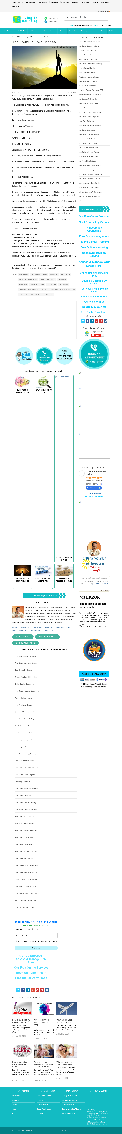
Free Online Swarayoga (23, 795)
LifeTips (62, 31)
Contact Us (15, 6)
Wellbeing (32, 31)
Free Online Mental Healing (24, 719)
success (29, 294)
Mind (94, 31)
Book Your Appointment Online (25, 656)
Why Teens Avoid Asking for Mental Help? (41, 1022)
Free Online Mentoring (94, 247)
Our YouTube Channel (69, 1100)
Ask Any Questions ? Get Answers (27, 893)
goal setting (23, 274)
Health (43, 31)
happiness (35, 274)
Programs (15, 1100)
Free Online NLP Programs (24, 858)
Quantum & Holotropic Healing (25, 712)
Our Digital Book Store (69, 1096)
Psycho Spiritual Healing (23, 698)
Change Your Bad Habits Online (26, 677)
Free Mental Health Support (24, 844)
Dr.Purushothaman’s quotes (94, 577)
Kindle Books (49, 628)
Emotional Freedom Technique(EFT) (27, 733)
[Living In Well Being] (25, 21)
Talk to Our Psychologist (23, 726)
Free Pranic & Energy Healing (25, 754)
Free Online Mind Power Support (26, 851)
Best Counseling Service (23, 670)
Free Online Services (44, 1096)
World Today (65, 2)
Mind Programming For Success (26, 740)
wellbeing (39, 294)
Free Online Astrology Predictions (26, 865)
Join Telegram (52, 21)
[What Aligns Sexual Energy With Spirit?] (66, 1057)
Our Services (54, 2)
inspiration (54, 274)
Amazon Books (26, 628)
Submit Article (23, 637)
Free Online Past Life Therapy (25, 886)
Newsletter (15, 1096)
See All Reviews (94, 493)
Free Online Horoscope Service (26, 872)
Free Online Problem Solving (25, 837)
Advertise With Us (94, 301)
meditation (62, 279)
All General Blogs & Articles (26, 37)
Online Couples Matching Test (94, 274)
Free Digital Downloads (31, 977)
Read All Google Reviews (94, 496)
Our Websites (43, 2)
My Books (15, 628)
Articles (112, 31)
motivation (23, 284)
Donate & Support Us (94, 307)
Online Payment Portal (94, 296)
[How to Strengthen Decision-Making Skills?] (22, 1057)
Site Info (20, 2)
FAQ (13, 1113)
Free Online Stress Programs (25, 775)
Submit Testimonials (44, 1109)
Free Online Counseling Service (26, 663)
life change (65, 274)
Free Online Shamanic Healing (25, 803)
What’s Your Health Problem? (25, 823)
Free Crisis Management (94, 236)
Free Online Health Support (24, 816)
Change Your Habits (25, 643)
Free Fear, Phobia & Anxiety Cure (26, 768)
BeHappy (84, 31)
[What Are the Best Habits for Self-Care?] (66, 1015)
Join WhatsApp (53, 18)
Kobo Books (60, 628)
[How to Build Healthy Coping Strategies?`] (22, 1015)
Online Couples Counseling (24, 684)
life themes (33, 279)
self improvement (35, 289)
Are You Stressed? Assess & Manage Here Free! (31, 959)
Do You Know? (31, 2)
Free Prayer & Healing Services (26, 809)
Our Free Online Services (31, 967)
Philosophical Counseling (94, 229)
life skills (22, 279)
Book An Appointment (31, 972)
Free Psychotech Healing (23, 705)
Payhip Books (23, 631)
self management (67, 289)
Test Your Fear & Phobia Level (94, 290)
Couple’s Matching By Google (94, 282)
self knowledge (51, 289)
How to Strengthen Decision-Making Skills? (20, 1064)
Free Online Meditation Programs (26, 789)
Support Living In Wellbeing (71, 1109)
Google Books (37, 628)
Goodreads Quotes (103, 590)
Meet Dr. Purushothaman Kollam (26, 900)
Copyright (40, 1113)
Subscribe (36, 948)
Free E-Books (48, 631)
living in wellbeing (47, 279)
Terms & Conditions (69, 1113)
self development (37, 284)
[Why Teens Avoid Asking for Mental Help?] (44, 1015)
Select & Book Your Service (24, 907)
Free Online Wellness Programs (26, 830)
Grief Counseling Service (94, 222)
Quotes (103, 31)
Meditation (73, 31)
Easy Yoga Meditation (22, 782)
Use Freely (85, 2)
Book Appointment (47, 637)
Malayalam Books (35, 631)
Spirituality (75, 2)
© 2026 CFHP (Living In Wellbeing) (22, 1130)
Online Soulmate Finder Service (26, 879)
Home (14, 2)
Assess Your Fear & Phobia (24, 761)
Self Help (21, 31)
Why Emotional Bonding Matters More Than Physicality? (43, 1064)
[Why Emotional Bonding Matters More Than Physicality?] (44, 1057)
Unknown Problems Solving (94, 254)
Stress (52, 31)
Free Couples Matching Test (24, 747)
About (14, 1109)
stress (21, 294)
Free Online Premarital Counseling (27, 691)
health (44, 274)
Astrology (40, 1100)
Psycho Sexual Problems (94, 241)
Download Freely (42, 1105)
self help (22, 289)
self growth (63, 284)
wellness (49, 294)
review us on (92, 487)
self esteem (51, 284)
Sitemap (63, 1130)
